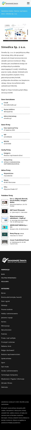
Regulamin (5, 281)
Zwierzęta (4, 387)
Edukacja (4, 305)
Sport (3, 363)
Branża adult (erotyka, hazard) (11, 297)
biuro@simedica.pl (10, 105)
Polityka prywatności (8, 278)
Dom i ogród (5, 301)
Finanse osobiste (6, 309)
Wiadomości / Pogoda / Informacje (12, 379)
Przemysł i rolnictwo (8, 342)
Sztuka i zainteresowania (9, 371)
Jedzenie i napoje (6, 318)
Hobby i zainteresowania (9, 313)
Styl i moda (5, 367)
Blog (3, 274)
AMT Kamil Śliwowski (17, 210)
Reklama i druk (6, 346)
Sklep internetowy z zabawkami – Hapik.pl (17, 217)
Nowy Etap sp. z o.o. (17, 233)
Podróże (4, 334)
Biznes (3, 293)
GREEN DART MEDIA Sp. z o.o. (18, 226)
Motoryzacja (5, 326)
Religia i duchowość (7, 350)
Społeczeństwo (6, 358)
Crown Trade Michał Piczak (19, 240)
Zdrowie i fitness (6, 383)
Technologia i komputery (9, 375)
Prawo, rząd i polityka (8, 338)
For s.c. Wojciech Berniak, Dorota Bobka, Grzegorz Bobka (19, 200)
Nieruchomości (6, 330)
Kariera (3, 322)
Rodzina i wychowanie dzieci (13, 155)
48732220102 (8, 112)
